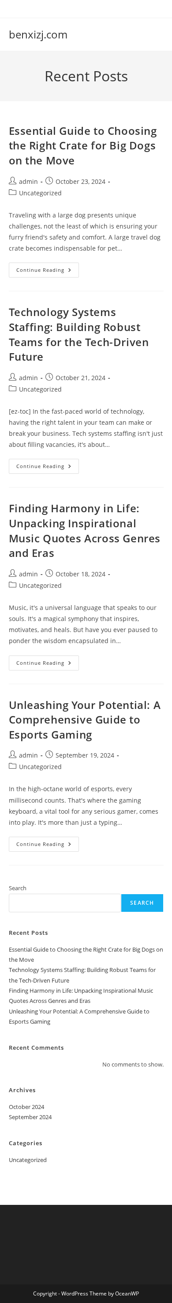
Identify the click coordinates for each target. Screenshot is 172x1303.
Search (17, 888)
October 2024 (26, 1107)
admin (28, 181)
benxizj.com (38, 34)
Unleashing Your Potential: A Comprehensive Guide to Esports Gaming (85, 719)
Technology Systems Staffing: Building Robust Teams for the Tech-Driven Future (79, 334)
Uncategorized (40, 193)
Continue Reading (47, 272)
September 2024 (30, 1117)
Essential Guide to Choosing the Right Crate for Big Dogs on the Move (83, 145)
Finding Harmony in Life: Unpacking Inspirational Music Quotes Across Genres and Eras (85, 530)
